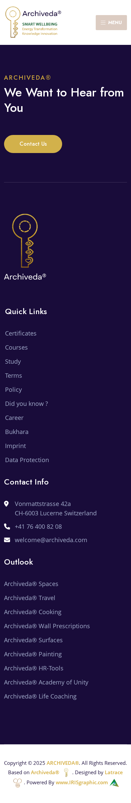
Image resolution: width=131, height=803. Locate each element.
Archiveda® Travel (29, 598)
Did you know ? (26, 403)
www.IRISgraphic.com (82, 782)
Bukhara (17, 432)
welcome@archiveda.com (51, 540)
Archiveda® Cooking (32, 612)
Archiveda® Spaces (31, 584)
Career (14, 418)
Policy (13, 389)
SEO (9, 710)
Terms (13, 375)
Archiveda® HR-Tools (33, 668)
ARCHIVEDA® (63, 762)
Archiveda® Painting (33, 654)
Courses (16, 347)
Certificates (21, 333)
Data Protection (27, 460)
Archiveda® (45, 772)
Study (13, 361)
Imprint (15, 446)
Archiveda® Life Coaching (40, 696)
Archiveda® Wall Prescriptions (47, 626)
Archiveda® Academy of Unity (46, 682)
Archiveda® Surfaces (33, 640)
